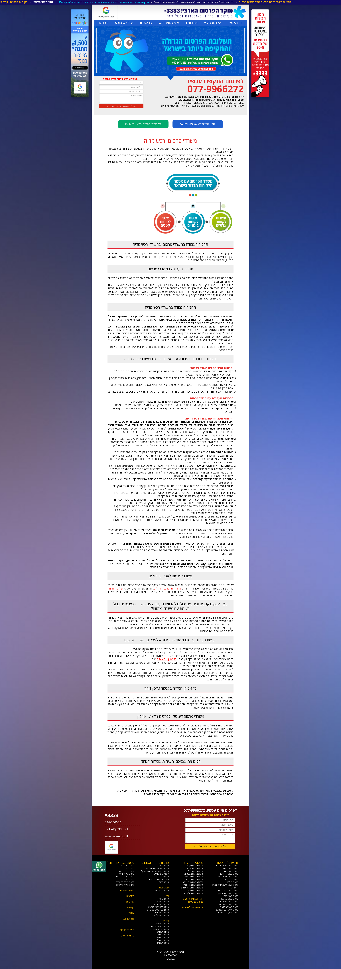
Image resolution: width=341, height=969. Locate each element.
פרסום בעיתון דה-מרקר (229, 873)
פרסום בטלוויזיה (162, 923)
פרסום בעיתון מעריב (230, 868)
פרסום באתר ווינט (127, 868)
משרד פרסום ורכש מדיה (159, 879)
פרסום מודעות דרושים (194, 868)
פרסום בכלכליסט (231, 879)
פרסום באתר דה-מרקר (125, 882)
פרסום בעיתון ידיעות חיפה (228, 901)
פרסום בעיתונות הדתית (229, 907)
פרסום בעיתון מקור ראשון (228, 893)
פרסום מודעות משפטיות (193, 873)
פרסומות (165, 876)
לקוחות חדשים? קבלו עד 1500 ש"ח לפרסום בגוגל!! (72, 2)
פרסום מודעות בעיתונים (194, 865)
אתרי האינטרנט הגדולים (167, 588)
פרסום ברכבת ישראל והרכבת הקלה (154, 871)
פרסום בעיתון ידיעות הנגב (228, 904)
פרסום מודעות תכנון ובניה (193, 884)
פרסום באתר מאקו (126, 871)
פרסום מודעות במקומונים (228, 912)
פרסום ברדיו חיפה (162, 912)
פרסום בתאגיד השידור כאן (158, 907)
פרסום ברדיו (164, 898)
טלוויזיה (166, 920)
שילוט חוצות (164, 887)
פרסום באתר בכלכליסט (124, 876)
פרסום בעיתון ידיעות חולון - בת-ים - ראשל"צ (224, 886)
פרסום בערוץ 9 (163, 931)
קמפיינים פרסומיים (161, 873)
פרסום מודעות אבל (169, 22)
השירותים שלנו (214, 22)
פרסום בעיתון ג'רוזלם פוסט (227, 890)
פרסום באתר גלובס (126, 879)
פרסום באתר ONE (126, 873)
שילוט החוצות (115, 588)
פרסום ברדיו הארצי (161, 904)
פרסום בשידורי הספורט (159, 929)
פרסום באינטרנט (9, 2)
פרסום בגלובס (232, 882)
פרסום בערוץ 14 (162, 943)
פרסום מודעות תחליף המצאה (191, 893)
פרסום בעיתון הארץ (230, 871)
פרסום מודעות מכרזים (194, 879)
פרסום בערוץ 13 (162, 940)
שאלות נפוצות (125, 22)
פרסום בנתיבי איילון (161, 890)
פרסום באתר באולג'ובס (125, 884)
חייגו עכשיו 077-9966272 (199, 124)
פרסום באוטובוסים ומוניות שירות (156, 868)
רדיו (167, 895)
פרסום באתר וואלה (126, 865)
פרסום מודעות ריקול (195, 890)
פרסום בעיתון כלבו (231, 895)
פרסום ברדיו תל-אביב (160, 915)
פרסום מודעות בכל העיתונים (227, 909)
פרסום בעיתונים (30, 2)
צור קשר (147, 22)
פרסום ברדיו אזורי (162, 901)
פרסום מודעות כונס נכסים (192, 882)
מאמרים (193, 22)
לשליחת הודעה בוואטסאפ (144, 124)
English (103, 22)
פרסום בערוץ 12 (162, 937)
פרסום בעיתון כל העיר (229, 898)
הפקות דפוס (164, 882)
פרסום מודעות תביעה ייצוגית (192, 887)
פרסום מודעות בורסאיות (194, 876)
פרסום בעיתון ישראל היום (228, 876)
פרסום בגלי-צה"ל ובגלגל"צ (158, 909)
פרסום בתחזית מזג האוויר (159, 926)
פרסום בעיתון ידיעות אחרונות (227, 865)
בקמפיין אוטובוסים (166, 659)
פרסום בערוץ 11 (162, 934)
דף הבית (237, 22)
